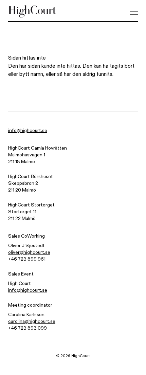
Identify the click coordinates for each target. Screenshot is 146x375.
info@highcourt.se (27, 130)
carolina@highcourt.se (31, 321)
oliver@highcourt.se (29, 252)
